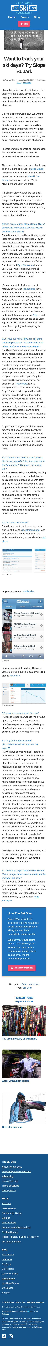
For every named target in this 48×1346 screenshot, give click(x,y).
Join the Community (23, 968)
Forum (25, 17)
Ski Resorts (8, 1268)
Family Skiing (9, 1222)
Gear (19, 83)
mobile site (28, 591)
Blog (37, 17)
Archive (6, 1292)
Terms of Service (10, 1185)
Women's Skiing (10, 1273)
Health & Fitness (10, 1283)
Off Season (7, 1288)
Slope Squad (37, 168)
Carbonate (35, 1307)
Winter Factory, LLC (17, 1302)
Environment (8, 1278)
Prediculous (29, 289)
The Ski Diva (9, 1161)
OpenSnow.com (25, 265)
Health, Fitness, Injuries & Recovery (20, 1236)
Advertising (7, 1176)
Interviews (27, 83)
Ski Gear (27, 987)
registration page (30, 530)
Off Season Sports (11, 1241)
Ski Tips (6, 1218)
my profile (15, 675)
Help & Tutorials (10, 1181)
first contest (22, 383)
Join (26, 24)
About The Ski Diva (12, 1166)
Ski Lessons (8, 1254)
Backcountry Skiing (12, 1213)
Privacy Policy (9, 1190)
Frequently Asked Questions (16, 1171)
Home (12, 17)
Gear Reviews (9, 1208)
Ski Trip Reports (10, 1232)
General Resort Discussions (16, 1227)
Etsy (35, 315)
